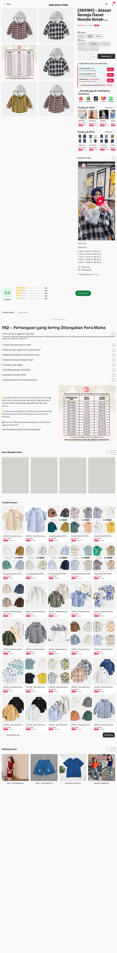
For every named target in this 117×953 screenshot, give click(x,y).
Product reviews (8, 312)
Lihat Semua (108, 735)
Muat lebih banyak (13, 735)
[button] (108, 452)
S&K (95, 70)
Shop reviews (22, 312)
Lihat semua (108, 107)
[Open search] (106, 4)
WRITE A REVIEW (83, 293)
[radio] (89, 36)
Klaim (110, 69)
